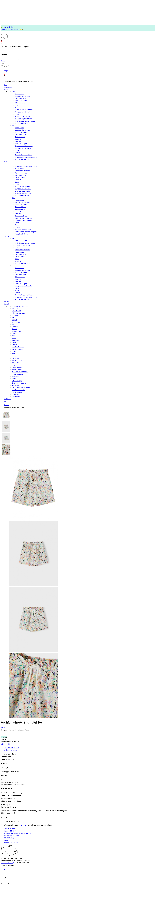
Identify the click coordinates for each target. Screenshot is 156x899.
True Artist (15, 394)
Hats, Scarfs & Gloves (22, 123)
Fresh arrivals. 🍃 (9, 27)
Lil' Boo (14, 351)
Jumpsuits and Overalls (23, 220)
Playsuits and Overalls (23, 112)
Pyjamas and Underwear (23, 110)
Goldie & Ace (16, 331)
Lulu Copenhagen (18, 349)
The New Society (17, 392)
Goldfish (14, 329)
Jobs (6, 840)
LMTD (3, 728)
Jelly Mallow (16, 340)
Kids (5, 162)
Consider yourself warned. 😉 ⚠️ (12, 29)
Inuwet (14, 338)
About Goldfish (9, 829)
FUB (13, 324)
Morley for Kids (17, 367)
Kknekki (14, 345)
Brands (6, 304)
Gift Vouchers (20, 103)
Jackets (18, 105)
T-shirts (18, 261)
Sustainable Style (10, 831)
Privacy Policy (9, 838)
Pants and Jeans (21, 101)
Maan (14, 354)
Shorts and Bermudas (22, 116)
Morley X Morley (17, 369)
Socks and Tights (21, 144)
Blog (5, 401)
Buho (13, 318)
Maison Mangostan (18, 360)
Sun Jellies (15, 385)
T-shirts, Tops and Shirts (23, 119)
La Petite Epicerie (18, 347)
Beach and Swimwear (22, 96)
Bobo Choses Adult (18, 313)
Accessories (19, 94)
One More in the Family (20, 372)
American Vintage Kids (20, 306)
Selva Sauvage (17, 381)
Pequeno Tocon (17, 374)
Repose (14, 379)
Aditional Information (11, 748)
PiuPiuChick (16, 376)
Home (6, 405)
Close (3, 61)
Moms (6, 302)
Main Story (15, 358)
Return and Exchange (12, 835)
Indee (14, 333)
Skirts (17, 223)
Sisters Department (19, 383)
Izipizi (13, 336)
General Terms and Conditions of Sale (17, 833)
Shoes (17, 114)
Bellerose (15, 308)
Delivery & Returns (10, 750)
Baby (6, 89)
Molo (13, 365)
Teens (6, 236)
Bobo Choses (16, 311)
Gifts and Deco (20, 98)
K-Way (14, 342)
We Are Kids (16, 397)
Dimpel (14, 320)
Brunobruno (16, 315)
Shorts (17, 153)
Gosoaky (15, 327)
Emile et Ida (16, 322)
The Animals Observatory (21, 388)
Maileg (14, 356)
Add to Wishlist (6, 744)
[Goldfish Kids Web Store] (5, 38)
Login (6, 71)
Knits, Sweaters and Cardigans (26, 121)
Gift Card (7, 399)
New (5, 85)
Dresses (18, 141)
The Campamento (18, 390)
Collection (8, 87)
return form (23, 825)
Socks (17, 107)
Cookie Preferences (11, 842)
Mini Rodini (15, 363)
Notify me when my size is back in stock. (15, 730)
